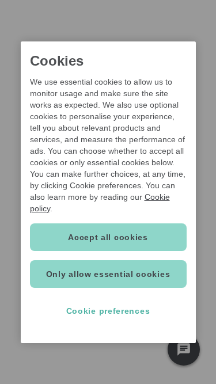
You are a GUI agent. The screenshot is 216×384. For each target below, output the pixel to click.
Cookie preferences (108, 310)
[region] (108, 192)
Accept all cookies (108, 237)
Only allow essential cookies (108, 274)
